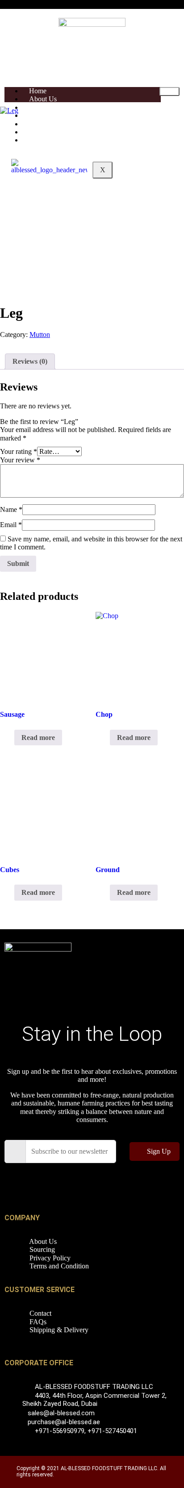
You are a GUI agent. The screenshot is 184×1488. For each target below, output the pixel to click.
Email (11, 524)
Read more (38, 737)
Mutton (39, 334)
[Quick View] (9, 737)
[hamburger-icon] (169, 91)
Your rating (18, 451)
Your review (20, 460)
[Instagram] (151, 1183)
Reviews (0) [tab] (30, 361)
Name (11, 509)
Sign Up (159, 1151)
